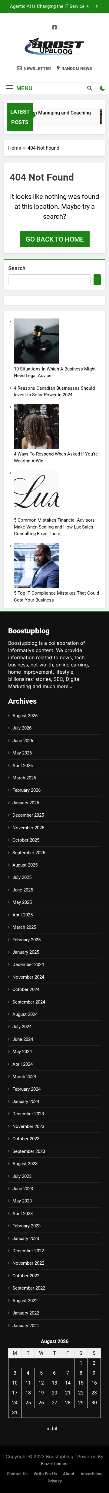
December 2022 (28, 1251)
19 (41, 1393)
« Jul (52, 1428)
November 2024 (28, 977)
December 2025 (28, 815)
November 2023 (28, 1126)
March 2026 (24, 778)
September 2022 (28, 1288)
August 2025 (25, 865)
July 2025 (21, 877)
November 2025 (28, 827)
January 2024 (25, 1101)
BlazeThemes (54, 1463)
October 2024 (25, 989)
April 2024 (22, 1064)
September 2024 (28, 1002)
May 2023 (22, 1201)
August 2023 (25, 1163)
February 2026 (26, 790)
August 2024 (25, 1014)
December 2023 (28, 1114)
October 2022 (25, 1275)
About (68, 1473)
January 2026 (25, 803)
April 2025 (22, 915)
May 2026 (22, 753)
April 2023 (22, 1213)
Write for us (45, 1473)
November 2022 (28, 1263)
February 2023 (26, 1226)
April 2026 (22, 765)
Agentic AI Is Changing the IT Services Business (48, 2)
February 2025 (26, 940)
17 (15, 1393)
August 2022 (25, 1300)
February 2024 (26, 1089)
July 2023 (21, 1176)
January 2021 (25, 1325)
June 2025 (22, 890)
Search (16, 268)
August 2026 (25, 715)
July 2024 (21, 1026)
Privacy (55, 1481)
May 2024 (22, 1051)
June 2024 (22, 1039)
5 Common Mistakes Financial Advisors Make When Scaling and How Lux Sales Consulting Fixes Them (54, 526)
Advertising (92, 1473)
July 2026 (21, 728)
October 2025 (25, 840)
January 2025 (25, 952)
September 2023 (28, 1151)
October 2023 (25, 1138)
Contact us (17, 1473)
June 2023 (22, 1188)
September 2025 (28, 852)
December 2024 (28, 964)
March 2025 (24, 927)
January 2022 (25, 1313)
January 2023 (25, 1238)
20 (54, 1393)
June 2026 (22, 740)
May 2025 (22, 902)
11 (28, 1383)
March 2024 (24, 1076)
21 (68, 1393)
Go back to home (55, 239)
